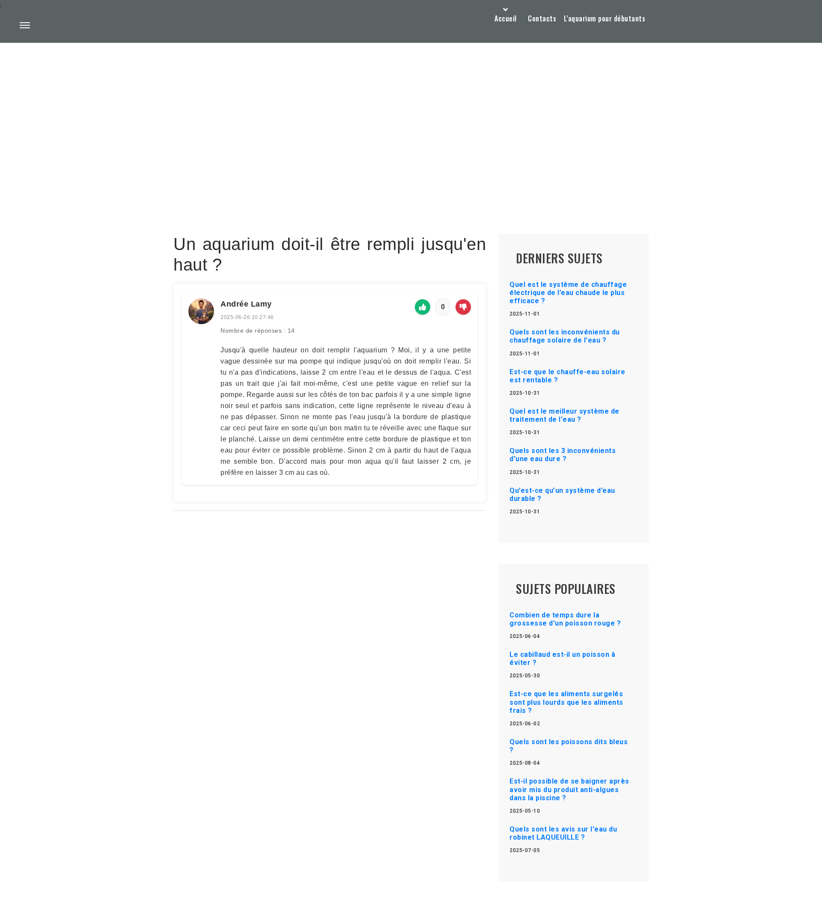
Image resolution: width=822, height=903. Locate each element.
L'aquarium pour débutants (605, 18)
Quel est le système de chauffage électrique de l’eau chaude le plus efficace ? (568, 292)
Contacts (542, 18)
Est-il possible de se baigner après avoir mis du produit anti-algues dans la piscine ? (569, 789)
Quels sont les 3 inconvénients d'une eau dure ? (562, 455)
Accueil (505, 18)
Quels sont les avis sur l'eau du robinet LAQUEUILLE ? (563, 833)
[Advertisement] (411, 118)
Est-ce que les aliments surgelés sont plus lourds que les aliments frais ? (566, 702)
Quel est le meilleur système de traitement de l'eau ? (564, 415)
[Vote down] (463, 307)
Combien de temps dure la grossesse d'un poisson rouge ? (565, 619)
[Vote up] (422, 307)
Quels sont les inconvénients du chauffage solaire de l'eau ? (564, 336)
